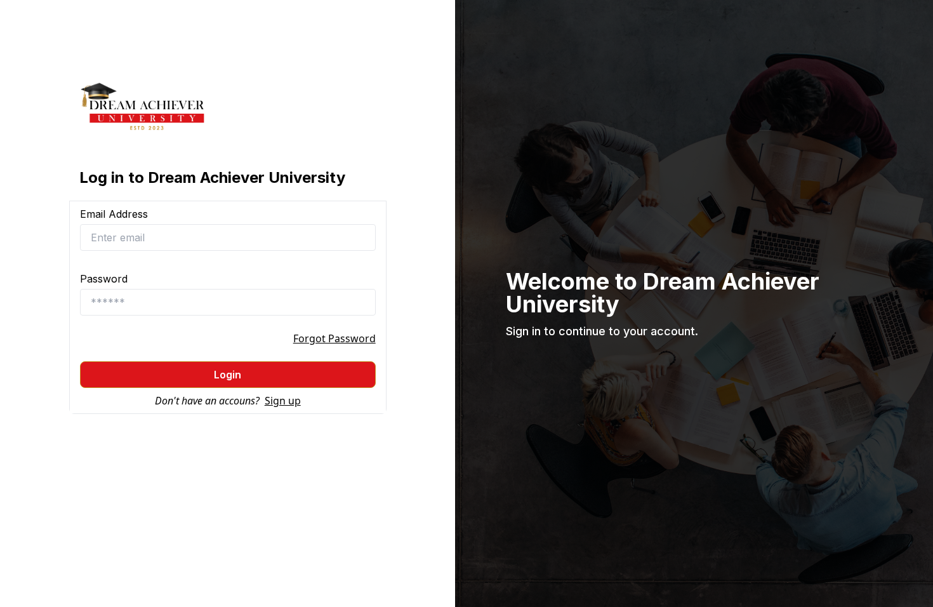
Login (227, 374)
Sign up (283, 401)
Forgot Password (334, 338)
